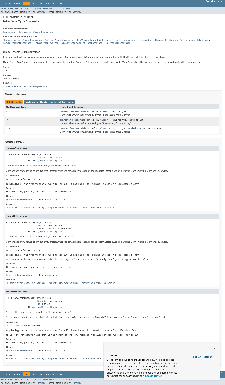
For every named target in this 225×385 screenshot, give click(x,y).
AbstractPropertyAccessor (59, 40)
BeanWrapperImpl (86, 40)
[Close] (214, 348)
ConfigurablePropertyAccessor (36, 32)
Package (17, 3)
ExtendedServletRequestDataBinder (157, 40)
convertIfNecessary (71, 111)
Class (103, 111)
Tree (34, 3)
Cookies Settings (201, 357)
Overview (6, 3)
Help (62, 3)
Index (55, 3)
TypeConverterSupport (73, 43)
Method (41, 12)
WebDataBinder (95, 43)
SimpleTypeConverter (46, 43)
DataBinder (103, 40)
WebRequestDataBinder (118, 43)
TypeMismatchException (49, 160)
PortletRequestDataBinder (194, 40)
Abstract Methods (62, 102)
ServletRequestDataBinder (17, 43)
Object (86, 111)
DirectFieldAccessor (123, 40)
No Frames (48, 9)
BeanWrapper (10, 32)
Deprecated (45, 3)
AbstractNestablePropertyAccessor (22, 40)
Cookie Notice (153, 376)
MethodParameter (137, 128)
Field (131, 120)
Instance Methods (36, 102)
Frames (37, 9)
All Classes (65, 9)
